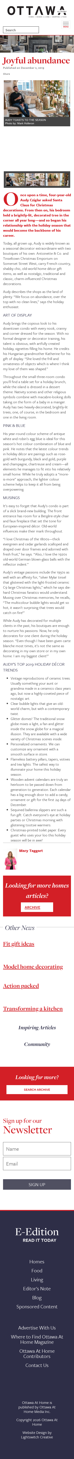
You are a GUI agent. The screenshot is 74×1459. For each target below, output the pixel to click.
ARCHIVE (32, 907)
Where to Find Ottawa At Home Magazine (37, 1339)
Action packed (21, 986)
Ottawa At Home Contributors (37, 1353)
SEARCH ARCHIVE (37, 1089)
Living (37, 1279)
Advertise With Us (37, 1327)
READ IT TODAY (39, 1240)
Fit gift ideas (18, 944)
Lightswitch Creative (37, 1437)
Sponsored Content (37, 1306)
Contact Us (37, 1365)
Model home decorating (33, 966)
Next (64, 124)
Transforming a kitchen (33, 1008)
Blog (37, 1297)
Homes (36, 1261)
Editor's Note (37, 1288)
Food (36, 1270)
